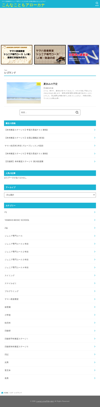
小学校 (8, 315)
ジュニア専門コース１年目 (17, 244)
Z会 (6, 228)
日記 (7, 354)
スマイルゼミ (11, 283)
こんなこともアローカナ (23, 5)
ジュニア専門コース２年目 (17, 252)
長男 (7, 378)
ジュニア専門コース (14, 236)
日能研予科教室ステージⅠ (17, 339)
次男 (7, 362)
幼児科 (8, 323)
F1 (6, 212)
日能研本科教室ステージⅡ (17, 346)
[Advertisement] (50, 26)
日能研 (8, 331)
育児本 (8, 370)
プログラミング (12, 291)
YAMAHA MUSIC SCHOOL (17, 220)
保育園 (8, 307)
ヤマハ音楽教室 (12, 299)
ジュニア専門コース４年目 (17, 267)
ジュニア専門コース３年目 (17, 259)
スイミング (10, 275)
